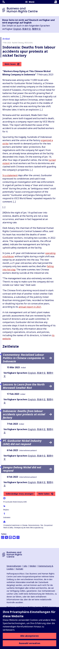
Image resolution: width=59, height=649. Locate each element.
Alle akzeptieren (29, 635)
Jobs (25, 566)
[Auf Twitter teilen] (6, 537)
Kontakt (19, 568)
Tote (41, 525)
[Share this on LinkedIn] (10, 537)
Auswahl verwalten (29, 643)
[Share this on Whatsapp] (2, 537)
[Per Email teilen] (17, 537)
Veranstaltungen (14, 566)
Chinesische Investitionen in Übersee (15, 525)
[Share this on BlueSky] (14, 537)
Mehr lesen (10, 64)
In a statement (10, 175)
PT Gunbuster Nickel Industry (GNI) (15, 502)
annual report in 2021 (30, 306)
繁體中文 (36, 28)
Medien (33, 566)
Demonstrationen (34, 525)
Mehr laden (44, 494)
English (17, 28)
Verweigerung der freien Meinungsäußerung (28, 527)
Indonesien (6, 517)
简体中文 (26, 28)
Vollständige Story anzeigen (19, 493)
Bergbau (6, 510)
